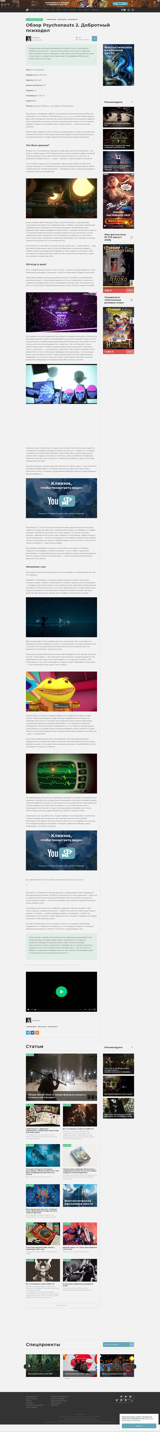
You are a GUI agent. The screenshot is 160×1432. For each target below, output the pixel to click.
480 (94, 1005)
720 (94, 1003)
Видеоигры (33, 19)
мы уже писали (67, 116)
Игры (39, 19)
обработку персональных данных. (137, 1419)
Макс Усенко (36, 37)
